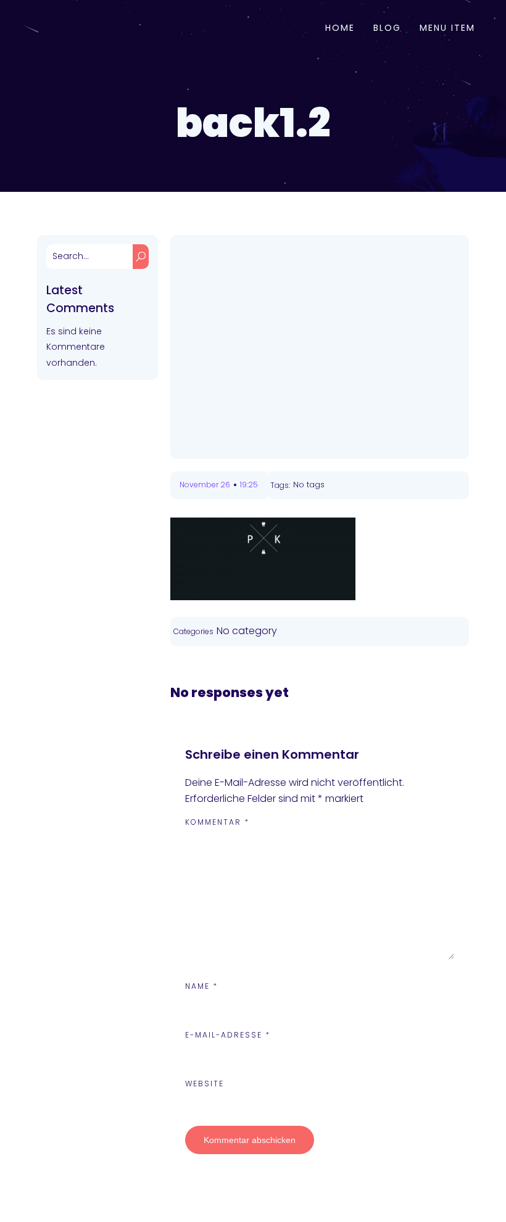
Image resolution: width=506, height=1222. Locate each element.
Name (201, 986)
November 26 (205, 484)
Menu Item (447, 28)
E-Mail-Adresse (227, 1035)
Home (340, 28)
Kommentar (217, 822)
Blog (387, 28)
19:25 (249, 484)
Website (204, 1083)
